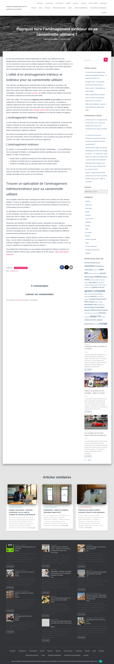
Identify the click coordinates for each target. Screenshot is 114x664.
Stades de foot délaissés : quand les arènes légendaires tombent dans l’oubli (95, 107)
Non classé (88, 232)
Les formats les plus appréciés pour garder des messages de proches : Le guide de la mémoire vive (96, 75)
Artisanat (40, 3)
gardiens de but (98, 287)
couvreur (35, 93)
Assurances (49, 3)
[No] (112, 661)
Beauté (68, 3)
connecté (18, 300)
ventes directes (90, 320)
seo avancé (95, 313)
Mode (40, 8)
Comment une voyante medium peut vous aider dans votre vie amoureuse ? (61, 623)
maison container (99, 302)
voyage (103, 323)
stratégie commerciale (41, 110)
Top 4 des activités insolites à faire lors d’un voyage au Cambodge (96, 178)
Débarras (86, 282)
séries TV (95, 316)
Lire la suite (32, 527)
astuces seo (96, 269)
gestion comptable (94, 290)
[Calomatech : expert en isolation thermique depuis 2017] (57, 494)
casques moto (96, 273)
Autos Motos (59, 3)
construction (92, 279)
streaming (102, 313)
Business (91, 273)
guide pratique (95, 294)
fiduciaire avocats (88, 287)
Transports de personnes (98, 8)
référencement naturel (99, 310)
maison (92, 302)
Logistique (103, 3)
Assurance (89, 266)
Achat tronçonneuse (92, 263)
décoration (93, 282)
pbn (103, 304)
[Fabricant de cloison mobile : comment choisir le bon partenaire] (91, 494)
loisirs (86, 302)
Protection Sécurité (59, 8)
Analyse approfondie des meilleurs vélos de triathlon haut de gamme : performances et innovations (95, 97)
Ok (100, 661)
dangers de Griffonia (100, 279)
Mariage (33, 8)
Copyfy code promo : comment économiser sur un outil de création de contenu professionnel (22, 512)
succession (86, 316)
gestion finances (87, 294)
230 (89, 460)
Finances (75, 3)
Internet (93, 296)
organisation (100, 304)
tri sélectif (103, 316)
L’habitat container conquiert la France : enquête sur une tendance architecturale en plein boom (61, 548)
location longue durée (98, 299)
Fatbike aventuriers (102, 285)
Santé (70, 8)
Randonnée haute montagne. (93, 163)
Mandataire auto (90, 304)
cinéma (98, 276)
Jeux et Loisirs (93, 3)
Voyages (103, 12)
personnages (89, 307)
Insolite (83, 3)
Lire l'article (88, 369)
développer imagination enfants (91, 285)
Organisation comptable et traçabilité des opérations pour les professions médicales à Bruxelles (61, 573)
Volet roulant (96, 324)
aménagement (14, 271)
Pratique (47, 8)
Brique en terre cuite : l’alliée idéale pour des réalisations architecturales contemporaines (96, 596)
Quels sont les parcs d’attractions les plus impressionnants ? (95, 141)
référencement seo (88, 313)
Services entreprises (81, 8)
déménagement (100, 282)
